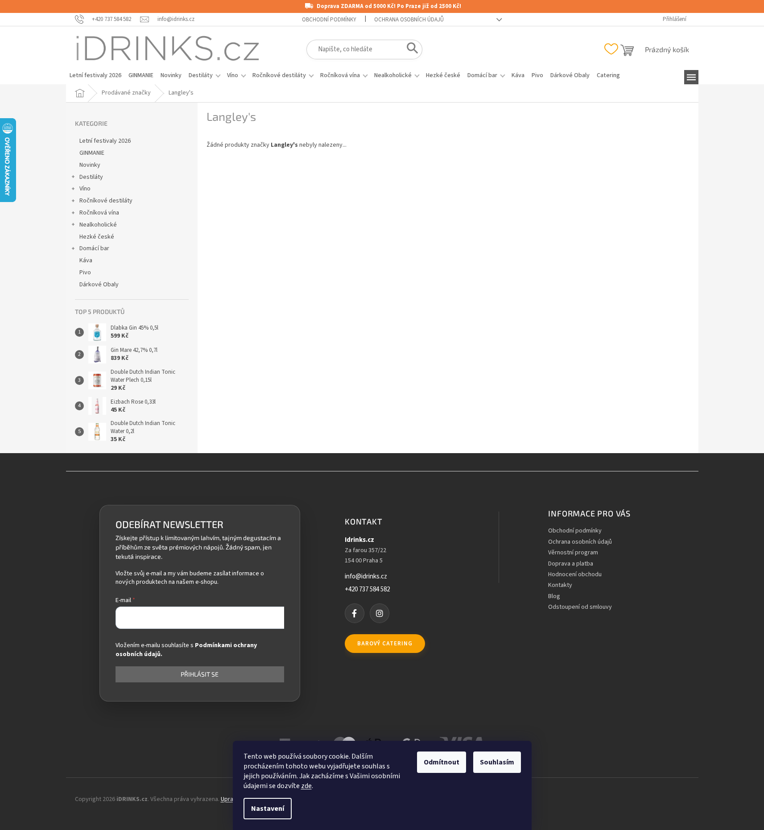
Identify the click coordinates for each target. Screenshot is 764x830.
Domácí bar (94, 248)
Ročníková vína (99, 212)
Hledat (410, 50)
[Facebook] (354, 613)
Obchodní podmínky (329, 20)
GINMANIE (91, 153)
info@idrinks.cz (366, 576)
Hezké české (96, 236)
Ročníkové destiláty (105, 200)
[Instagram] (379, 613)
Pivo (85, 272)
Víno (85, 188)
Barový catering (385, 644)
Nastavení (267, 808)
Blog (554, 596)
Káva (85, 260)
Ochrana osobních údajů (409, 20)
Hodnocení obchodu (575, 574)
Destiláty (91, 177)
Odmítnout (441, 762)
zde (306, 786)
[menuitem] (95, 75)
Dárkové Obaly (99, 284)
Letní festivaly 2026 (105, 140)
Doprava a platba (570, 564)
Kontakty (560, 585)
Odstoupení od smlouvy (580, 607)
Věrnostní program (573, 553)
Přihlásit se (200, 674)
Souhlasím (497, 762)
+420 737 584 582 (367, 589)
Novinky (89, 165)
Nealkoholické (98, 224)
